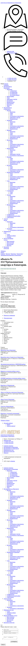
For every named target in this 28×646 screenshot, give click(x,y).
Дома (8, 97)
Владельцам (10, 244)
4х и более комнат (15, 95)
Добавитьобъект (3, 251)
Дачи (8, 106)
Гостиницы (10, 100)
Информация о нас (9, 450)
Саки (8, 180)
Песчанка (9, 165)
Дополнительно (8, 318)
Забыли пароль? (11, 426)
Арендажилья (6, 219)
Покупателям (10, 242)
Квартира (13, 253)
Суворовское (10, 190)
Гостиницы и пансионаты (17, 116)
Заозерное (9, 120)
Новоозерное (10, 148)
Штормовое (10, 204)
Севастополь (10, 217)
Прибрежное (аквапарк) (13, 172)
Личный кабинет (8, 423)
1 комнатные (13, 90)
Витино (9, 110)
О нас (8, 234)
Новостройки (10, 96)
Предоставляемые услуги (10, 615)
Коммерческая (10, 102)
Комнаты (9, 105)
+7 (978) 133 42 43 (11, 79)
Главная (3, 253)
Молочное (9, 140)
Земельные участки (12, 99)
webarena (12, 461)
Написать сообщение (9, 315)
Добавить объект (11, 235)
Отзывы (9, 237)
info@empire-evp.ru (12, 52)
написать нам (10, 51)
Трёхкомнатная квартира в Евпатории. (11, 255)
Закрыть (3, 644)
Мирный (9, 130)
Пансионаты (10, 103)
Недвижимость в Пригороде (8, 108)
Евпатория (10, 221)
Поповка (9, 157)
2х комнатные (13, 92)
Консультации (10, 241)
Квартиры (9, 89)
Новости (6, 452)
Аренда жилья (7, 598)
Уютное (9, 195)
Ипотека (9, 245)
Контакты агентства (6, 247)
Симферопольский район (13, 216)
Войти (8, 424)
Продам (8, 253)
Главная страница (6, 84)
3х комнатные (13, 93)
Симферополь (10, 214)
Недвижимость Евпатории (8, 87)
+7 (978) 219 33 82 (11, 78)
